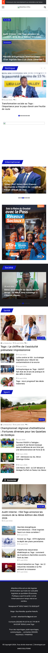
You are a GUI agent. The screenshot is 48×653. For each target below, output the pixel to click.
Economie (7, 42)
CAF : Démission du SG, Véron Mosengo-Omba (28, 458)
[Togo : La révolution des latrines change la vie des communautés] (24, 285)
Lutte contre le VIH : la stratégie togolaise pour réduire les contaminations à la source (30, 359)
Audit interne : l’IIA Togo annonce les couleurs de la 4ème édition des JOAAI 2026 (22, 37)
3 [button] (23, 115)
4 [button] (24, 115)
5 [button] (26, 115)
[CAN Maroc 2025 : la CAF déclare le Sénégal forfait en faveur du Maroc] (7, 468)
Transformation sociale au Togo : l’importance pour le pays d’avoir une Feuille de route (24, 106)
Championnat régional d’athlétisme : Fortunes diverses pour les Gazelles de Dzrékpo (23, 432)
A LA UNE (7, 20)
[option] (24, 40)
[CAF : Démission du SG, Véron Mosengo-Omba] (7, 457)
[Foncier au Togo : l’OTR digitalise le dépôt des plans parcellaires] (8, 542)
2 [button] (21, 115)
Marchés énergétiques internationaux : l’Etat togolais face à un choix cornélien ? (30, 529)
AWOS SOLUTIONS (24, 648)
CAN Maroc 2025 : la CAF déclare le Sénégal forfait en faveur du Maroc (31, 469)
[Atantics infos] (24, 7)
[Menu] (3, 8)
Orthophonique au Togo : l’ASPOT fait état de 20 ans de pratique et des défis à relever (30, 371)
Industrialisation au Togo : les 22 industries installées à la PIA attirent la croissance (31, 566)
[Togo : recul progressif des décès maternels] (7, 381)
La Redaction (7, 343)
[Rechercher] (45, 8)
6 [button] (28, 115)
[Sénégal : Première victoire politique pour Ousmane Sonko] (24, 180)
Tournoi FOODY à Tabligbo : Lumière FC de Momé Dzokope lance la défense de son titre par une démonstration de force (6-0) (30, 446)
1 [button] (19, 115)
